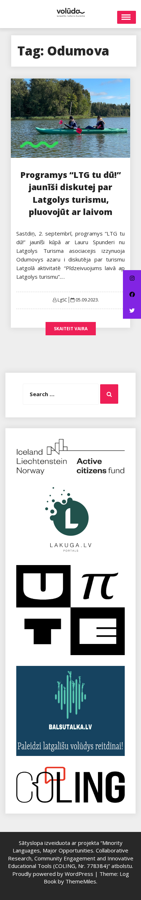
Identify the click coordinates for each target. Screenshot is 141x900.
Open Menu (126, 17)
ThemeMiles (80, 881)
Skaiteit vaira (70, 329)
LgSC (62, 300)
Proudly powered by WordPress (53, 873)
